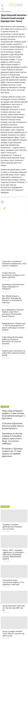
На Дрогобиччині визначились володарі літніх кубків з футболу (13, 275)
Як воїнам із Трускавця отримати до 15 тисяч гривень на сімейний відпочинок (12, 452)
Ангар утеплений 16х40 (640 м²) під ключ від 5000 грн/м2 (13, 608)
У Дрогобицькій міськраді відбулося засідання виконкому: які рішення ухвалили (12, 340)
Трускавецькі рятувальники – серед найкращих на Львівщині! (13, 286)
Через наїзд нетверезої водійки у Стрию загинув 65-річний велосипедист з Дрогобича (13, 414)
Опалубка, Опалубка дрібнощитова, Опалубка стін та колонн (12, 527)
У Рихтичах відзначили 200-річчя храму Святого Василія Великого (13, 426)
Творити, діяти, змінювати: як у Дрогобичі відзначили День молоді (13, 353)
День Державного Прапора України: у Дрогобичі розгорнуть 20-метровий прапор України (12, 313)
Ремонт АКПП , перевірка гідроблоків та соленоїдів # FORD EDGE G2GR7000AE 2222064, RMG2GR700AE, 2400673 (13, 554)
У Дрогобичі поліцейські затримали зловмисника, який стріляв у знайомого (14, 263)
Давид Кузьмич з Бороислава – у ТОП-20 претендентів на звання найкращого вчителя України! (13, 326)
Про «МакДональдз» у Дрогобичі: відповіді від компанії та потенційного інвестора (12, 299)
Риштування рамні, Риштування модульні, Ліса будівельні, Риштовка (13, 582)
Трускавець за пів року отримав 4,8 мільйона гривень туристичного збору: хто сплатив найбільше (12, 438)
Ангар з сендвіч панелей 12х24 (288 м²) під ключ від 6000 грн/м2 (13, 633)
